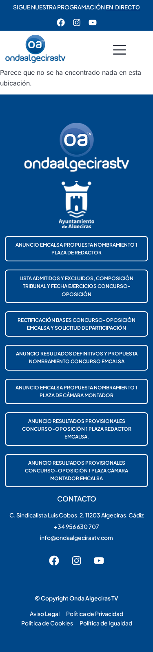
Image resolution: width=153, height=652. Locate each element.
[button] (119, 51)
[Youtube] (93, 22)
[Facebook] (61, 22)
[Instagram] (77, 22)
